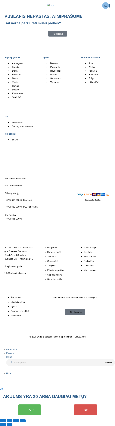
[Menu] (8, 6)
